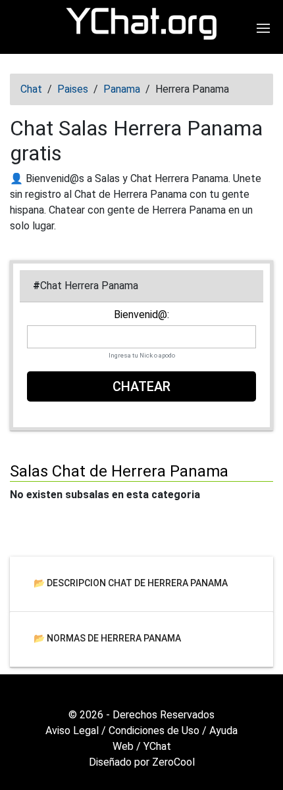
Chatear (141, 386)
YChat (157, 746)
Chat (31, 89)
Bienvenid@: (141, 315)
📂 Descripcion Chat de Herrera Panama (131, 583)
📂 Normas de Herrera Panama (107, 638)
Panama (121, 89)
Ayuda (223, 730)
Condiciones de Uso (154, 730)
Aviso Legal (72, 730)
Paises (72, 89)
